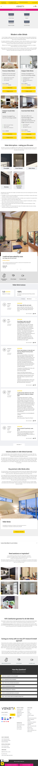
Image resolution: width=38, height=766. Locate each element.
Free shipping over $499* (12, 2)
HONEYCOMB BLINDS (20, 709)
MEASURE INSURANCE (5, 741)
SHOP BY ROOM (19, 727)
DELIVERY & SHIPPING (30, 715)
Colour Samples (17, 648)
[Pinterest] (4, 721)
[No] (35, 313)
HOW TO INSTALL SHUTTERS (6, 747)
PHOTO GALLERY (19, 729)
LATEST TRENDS (19, 726)
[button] (6, 85)
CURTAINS (18, 716)
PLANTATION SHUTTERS (20, 712)
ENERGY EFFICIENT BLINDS (20, 724)
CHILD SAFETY (29, 713)
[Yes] (33, 313)
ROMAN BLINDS (19, 715)
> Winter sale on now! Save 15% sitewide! (19, 9)
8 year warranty (4, 3)
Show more (19, 444)
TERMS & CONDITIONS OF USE (31, 730)
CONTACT (28, 712)
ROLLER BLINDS (19, 711)
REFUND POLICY (29, 727)
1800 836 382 (4, 2)
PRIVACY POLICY (29, 731)
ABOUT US (29, 709)
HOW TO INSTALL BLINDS (5, 746)
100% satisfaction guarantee (23, 2)
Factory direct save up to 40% (13, 3)
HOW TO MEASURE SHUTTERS (6, 740)
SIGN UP (12, 714)
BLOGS (28, 711)
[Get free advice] (34, 2)
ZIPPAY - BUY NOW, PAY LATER (31, 726)
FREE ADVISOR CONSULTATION (31, 718)
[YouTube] (8, 721)
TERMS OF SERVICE (30, 728)
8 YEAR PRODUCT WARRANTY (31, 722)
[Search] (33, 6)
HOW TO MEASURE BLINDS (5, 739)
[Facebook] (2, 721)
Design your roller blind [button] (19, 531)
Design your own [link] (10, 91)
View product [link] (10, 87)
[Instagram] (6, 721)
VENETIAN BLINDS (19, 713)
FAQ (28, 716)
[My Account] (36, 6)
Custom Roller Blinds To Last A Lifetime (9, 543)
